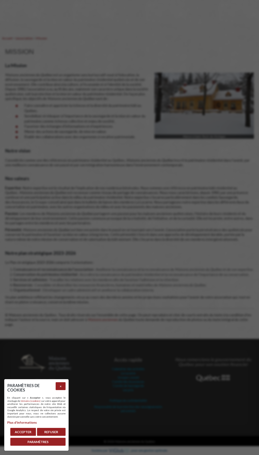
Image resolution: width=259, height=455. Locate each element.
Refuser (51, 432)
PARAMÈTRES (38, 442)
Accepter (23, 432)
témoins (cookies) (30, 400)
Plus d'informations (22, 422)
